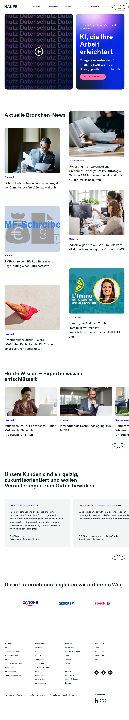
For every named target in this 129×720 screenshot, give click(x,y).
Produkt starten (121, 6)
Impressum (9, 695)
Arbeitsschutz (10, 667)
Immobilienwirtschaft (14, 675)
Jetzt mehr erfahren (93, 77)
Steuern (38, 651)
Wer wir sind (69, 647)
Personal (38, 647)
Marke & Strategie (72, 651)
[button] (26, 7)
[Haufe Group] (100, 698)
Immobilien (39, 659)
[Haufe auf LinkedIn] (96, 672)
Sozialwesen (40, 679)
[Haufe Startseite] (13, 6)
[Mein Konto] (111, 7)
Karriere (67, 659)
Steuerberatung (11, 655)
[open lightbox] (39, 52)
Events (67, 655)
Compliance (55, 695)
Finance (38, 655)
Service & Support (71, 679)
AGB (32, 695)
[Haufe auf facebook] (103, 672)
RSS (96, 659)
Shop (105, 7)
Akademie (95, 7)
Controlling (39, 663)
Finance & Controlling (13, 663)
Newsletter (99, 655)
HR (6, 647)
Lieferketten (42, 695)
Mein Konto (69, 675)
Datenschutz (21, 695)
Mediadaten (99, 651)
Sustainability (10, 671)
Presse (67, 663)
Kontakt (68, 683)
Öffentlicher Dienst (13, 651)
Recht (7, 659)
